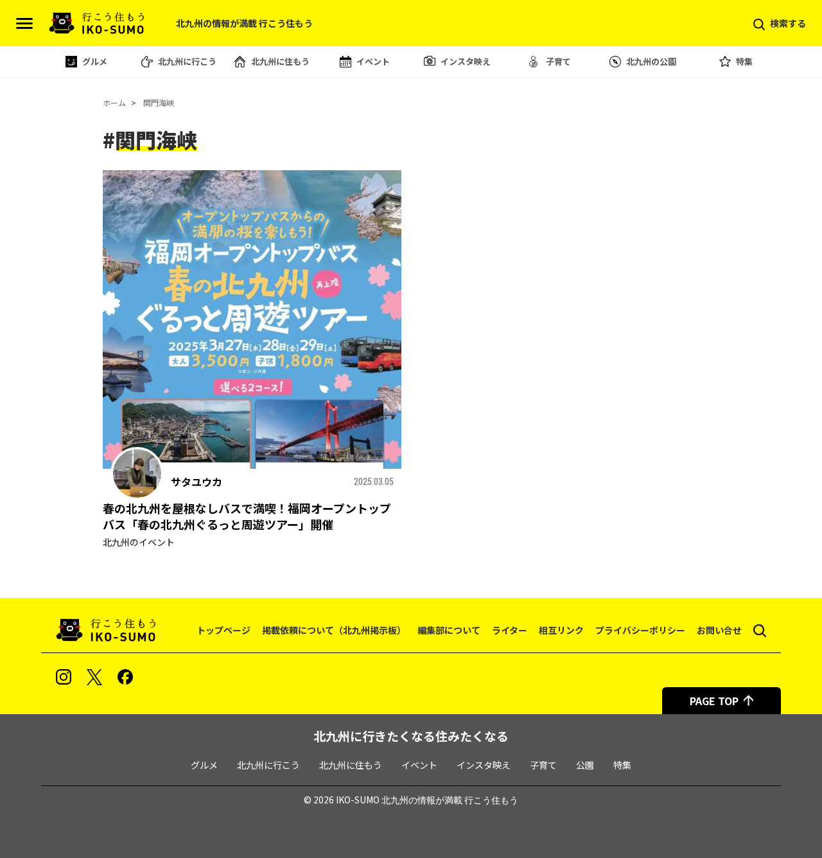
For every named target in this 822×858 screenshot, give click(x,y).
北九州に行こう (187, 61)
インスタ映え (466, 61)
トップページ (223, 630)
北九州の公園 (651, 61)
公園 (585, 764)
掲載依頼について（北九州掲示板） (334, 630)
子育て (558, 61)
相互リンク (561, 630)
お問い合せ (719, 630)
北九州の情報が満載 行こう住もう (449, 800)
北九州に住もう (280, 61)
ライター (509, 630)
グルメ (94, 61)
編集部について (448, 630)
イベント (373, 61)
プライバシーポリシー (640, 630)
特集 (744, 61)
